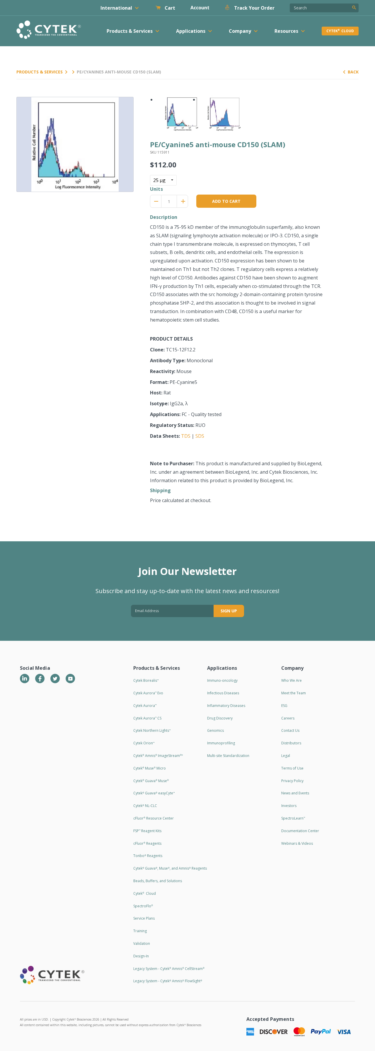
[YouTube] (70, 678)
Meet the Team (293, 693)
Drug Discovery (220, 718)
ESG (284, 705)
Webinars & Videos (297, 843)
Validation (141, 943)
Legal (285, 755)
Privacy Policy (292, 780)
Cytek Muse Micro (149, 768)
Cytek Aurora (144, 705)
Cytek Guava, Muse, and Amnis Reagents (170, 868)
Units (156, 189)
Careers (287, 718)
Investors (288, 805)
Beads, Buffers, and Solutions (157, 880)
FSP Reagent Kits (147, 830)
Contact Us (290, 730)
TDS (185, 436)
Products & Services (39, 72)
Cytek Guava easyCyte (154, 793)
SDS (199, 436)
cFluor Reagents (147, 843)
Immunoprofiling (221, 743)
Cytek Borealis (145, 680)
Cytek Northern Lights (152, 730)
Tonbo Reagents (147, 855)
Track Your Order (254, 8)
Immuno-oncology (222, 680)
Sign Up (229, 611)
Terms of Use (292, 768)
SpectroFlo (143, 906)
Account (199, 7)
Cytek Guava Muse (151, 780)
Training (140, 930)
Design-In (141, 956)
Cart (169, 8)
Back (353, 72)
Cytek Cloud (340, 30)
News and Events (295, 793)
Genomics (215, 730)
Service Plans (144, 918)
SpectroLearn (293, 818)
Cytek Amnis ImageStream (158, 755)
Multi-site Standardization (228, 755)
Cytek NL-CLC (145, 805)
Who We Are (291, 680)
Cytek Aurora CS (147, 718)
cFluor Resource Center (153, 818)
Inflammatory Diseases (226, 705)
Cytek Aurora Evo (148, 693)
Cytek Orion (143, 743)
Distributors (291, 743)
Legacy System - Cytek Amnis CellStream (168, 968)
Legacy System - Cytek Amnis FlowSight (167, 980)
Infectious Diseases (223, 693)
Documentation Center (300, 830)
